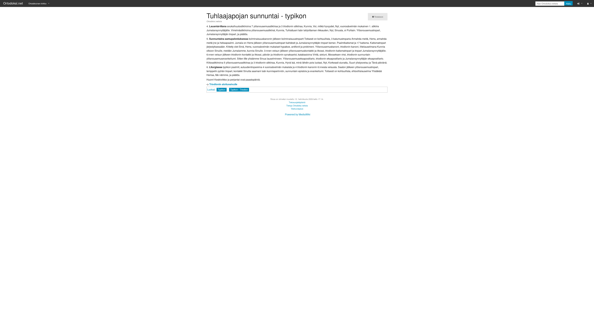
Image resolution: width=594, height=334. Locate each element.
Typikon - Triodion (239, 89)
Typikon (221, 89)
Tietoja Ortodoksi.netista (297, 105)
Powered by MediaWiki (297, 114)
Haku (568, 3)
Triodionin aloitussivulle (223, 84)
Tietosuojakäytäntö (297, 102)
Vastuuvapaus (297, 108)
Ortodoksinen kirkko (37, 3)
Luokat (211, 89)
